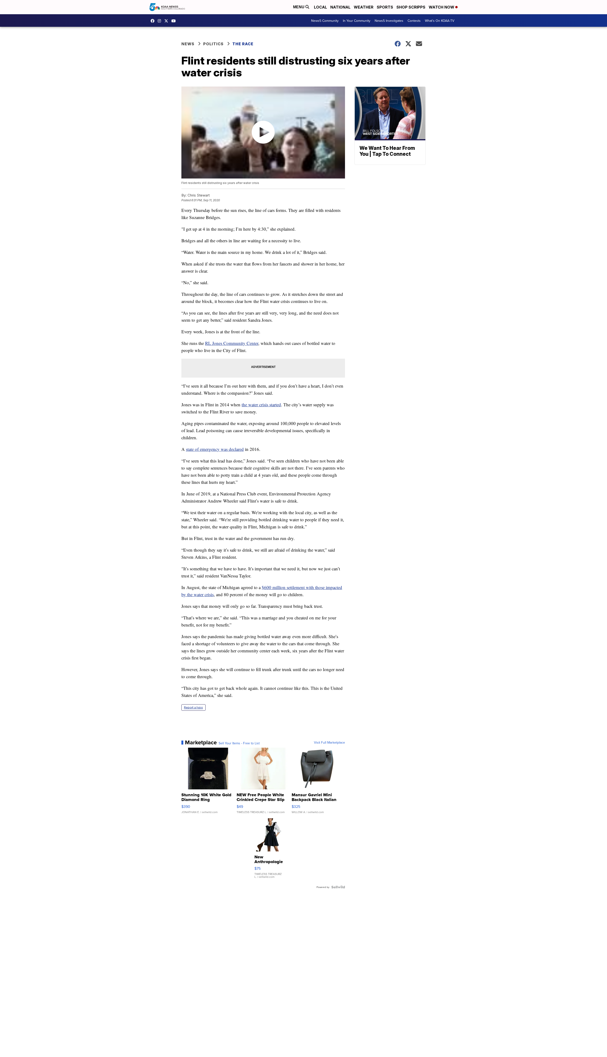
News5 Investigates (389, 20)
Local (320, 7)
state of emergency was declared (215, 449)
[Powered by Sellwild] (338, 887)
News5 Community (325, 20)
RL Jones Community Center (231, 343)
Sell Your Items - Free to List (239, 743)
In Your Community (356, 20)
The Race (243, 43)
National (340, 7)
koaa (167, 21)
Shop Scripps (410, 7)
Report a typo (193, 707)
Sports (385, 7)
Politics (213, 43)
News (187, 43)
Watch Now (442, 7)
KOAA (154, 21)
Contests (414, 20)
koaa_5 (160, 21)
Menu (299, 7)
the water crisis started (261, 404)
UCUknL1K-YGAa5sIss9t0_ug (174, 21)
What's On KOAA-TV (439, 20)
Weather (363, 7)
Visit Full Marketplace (329, 742)
